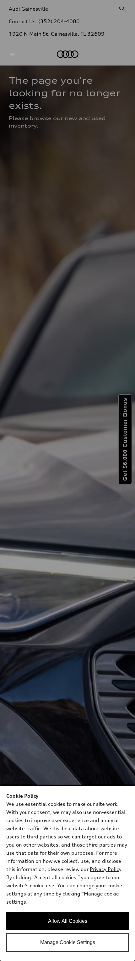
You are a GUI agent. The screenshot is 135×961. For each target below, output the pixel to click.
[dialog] (67, 873)
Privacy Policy (105, 869)
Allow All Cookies (67, 921)
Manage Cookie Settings (67, 942)
